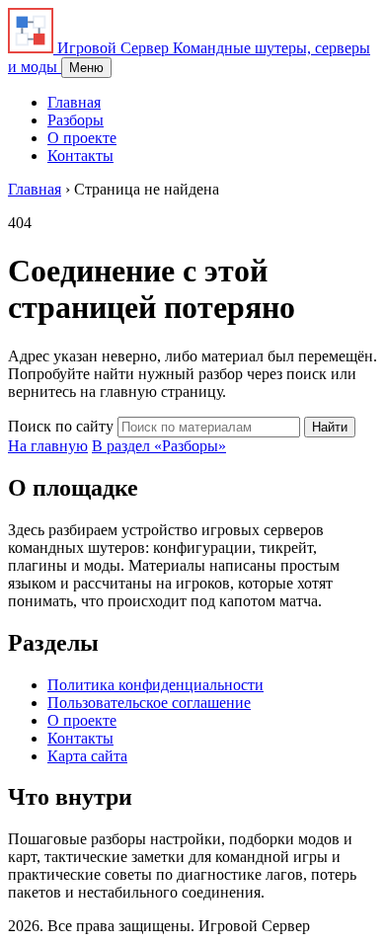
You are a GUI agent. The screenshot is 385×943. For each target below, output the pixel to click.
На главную (48, 445)
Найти (329, 427)
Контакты (80, 155)
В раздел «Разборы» (159, 445)
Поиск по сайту (61, 426)
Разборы (75, 120)
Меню (86, 67)
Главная (74, 102)
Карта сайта (87, 755)
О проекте (81, 137)
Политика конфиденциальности (155, 684)
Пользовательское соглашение (149, 702)
